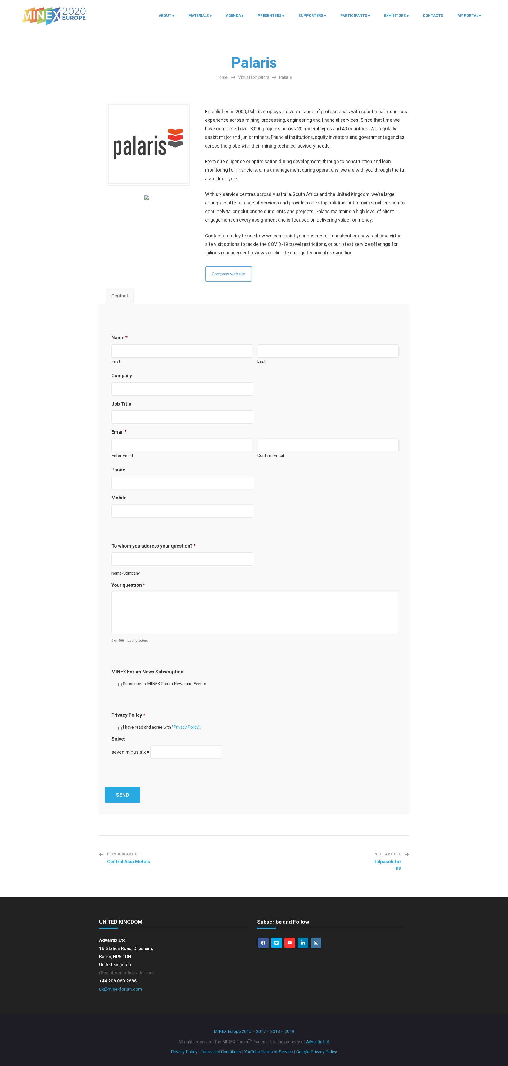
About (165, 15)
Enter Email (122, 455)
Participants (353, 15)
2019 (289, 1031)
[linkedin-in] (303, 943)
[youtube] (289, 943)
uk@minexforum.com (120, 989)
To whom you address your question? (153, 546)
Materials (198, 15)
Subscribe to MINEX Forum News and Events (164, 683)
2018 (275, 1031)
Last (261, 361)
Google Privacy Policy (316, 1051)
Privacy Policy (128, 715)
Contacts (433, 15)
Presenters (270, 15)
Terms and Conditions (221, 1051)
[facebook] (263, 943)
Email (119, 432)
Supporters (310, 15)
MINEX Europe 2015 (232, 1031)
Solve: (118, 739)
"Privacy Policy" (186, 727)
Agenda (233, 15)
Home (222, 77)
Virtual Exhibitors (253, 77)
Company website (228, 274)
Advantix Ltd (317, 1041)
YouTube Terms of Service (268, 1051)
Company (121, 375)
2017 (261, 1031)
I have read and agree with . (162, 727)
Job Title (121, 404)
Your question (128, 585)
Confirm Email (270, 455)
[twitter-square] (276, 943)
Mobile (118, 497)
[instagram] (316, 943)
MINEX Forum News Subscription (147, 671)
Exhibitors (395, 15)
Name (119, 337)
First (116, 361)
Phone (118, 469)
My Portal (467, 15)
